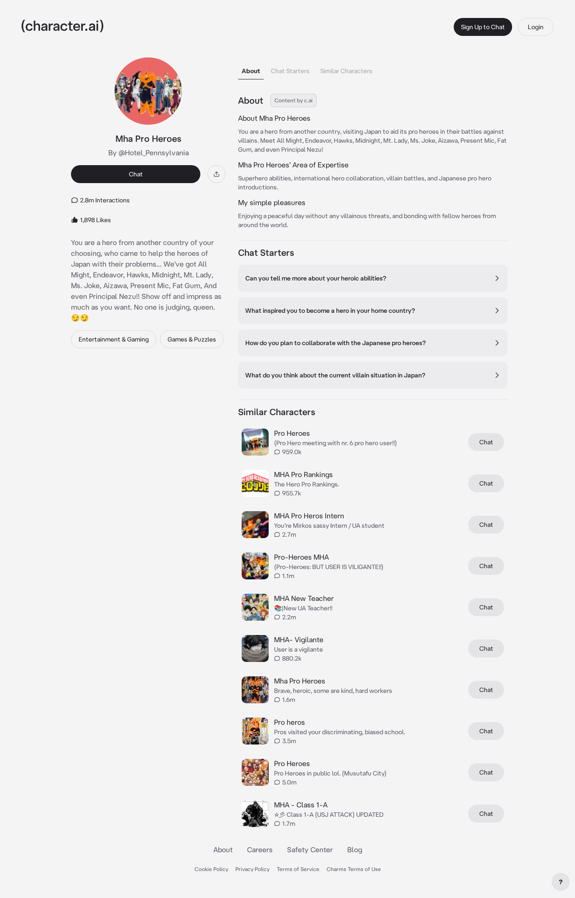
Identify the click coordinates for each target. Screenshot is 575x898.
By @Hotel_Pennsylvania (148, 153)
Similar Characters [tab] (346, 70)
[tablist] (373, 68)
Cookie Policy (211, 869)
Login (536, 27)
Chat (136, 174)
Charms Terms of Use (354, 869)
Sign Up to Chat (483, 27)
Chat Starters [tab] (290, 70)
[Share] (217, 174)
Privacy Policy (252, 869)
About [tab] (251, 70)
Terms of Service (298, 869)
